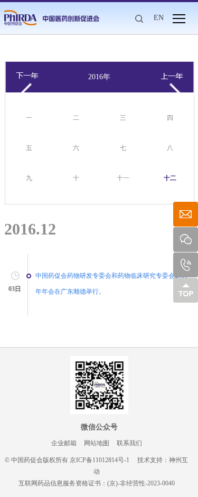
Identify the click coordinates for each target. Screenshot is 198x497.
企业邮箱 (64, 443)
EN (159, 18)
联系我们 (129, 443)
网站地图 (96, 443)
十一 (123, 178)
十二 (170, 178)
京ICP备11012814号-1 (99, 460)
